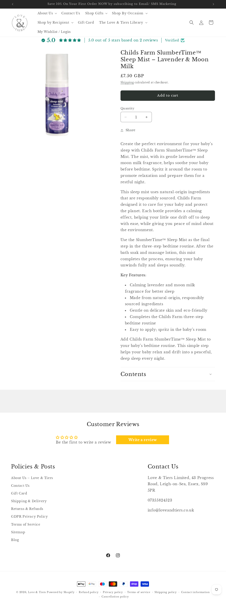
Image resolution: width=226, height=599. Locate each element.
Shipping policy (165, 592)
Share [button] (131, 130)
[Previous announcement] (12, 4)
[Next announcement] (213, 4)
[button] (47, 13)
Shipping (127, 82)
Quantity (127, 108)
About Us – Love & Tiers (32, 478)
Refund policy (88, 592)
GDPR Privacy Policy (29, 517)
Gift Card (19, 493)
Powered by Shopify (61, 592)
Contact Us (20, 486)
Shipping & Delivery (29, 501)
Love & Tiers (37, 592)
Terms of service (138, 592)
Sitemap (18, 532)
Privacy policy (113, 592)
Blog (15, 540)
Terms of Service (25, 524)
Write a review (142, 440)
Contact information (195, 592)
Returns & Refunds (27, 509)
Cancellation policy (115, 596)
